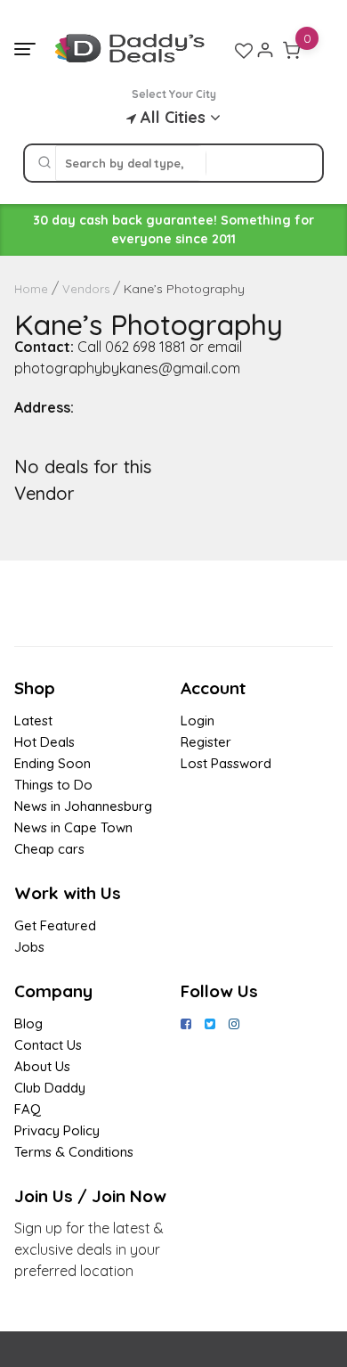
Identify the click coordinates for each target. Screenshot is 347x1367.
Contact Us (48, 1044)
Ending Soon (52, 763)
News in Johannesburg (83, 806)
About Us (42, 1066)
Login (197, 720)
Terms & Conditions (73, 1151)
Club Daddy (49, 1087)
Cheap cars (49, 848)
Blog (28, 1023)
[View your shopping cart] (292, 50)
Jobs (29, 946)
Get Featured (55, 925)
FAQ (27, 1109)
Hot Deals (44, 741)
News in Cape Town (73, 827)
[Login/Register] (265, 50)
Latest (33, 720)
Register (206, 741)
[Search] (44, 163)
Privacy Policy (57, 1130)
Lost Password (226, 763)
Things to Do (53, 784)
